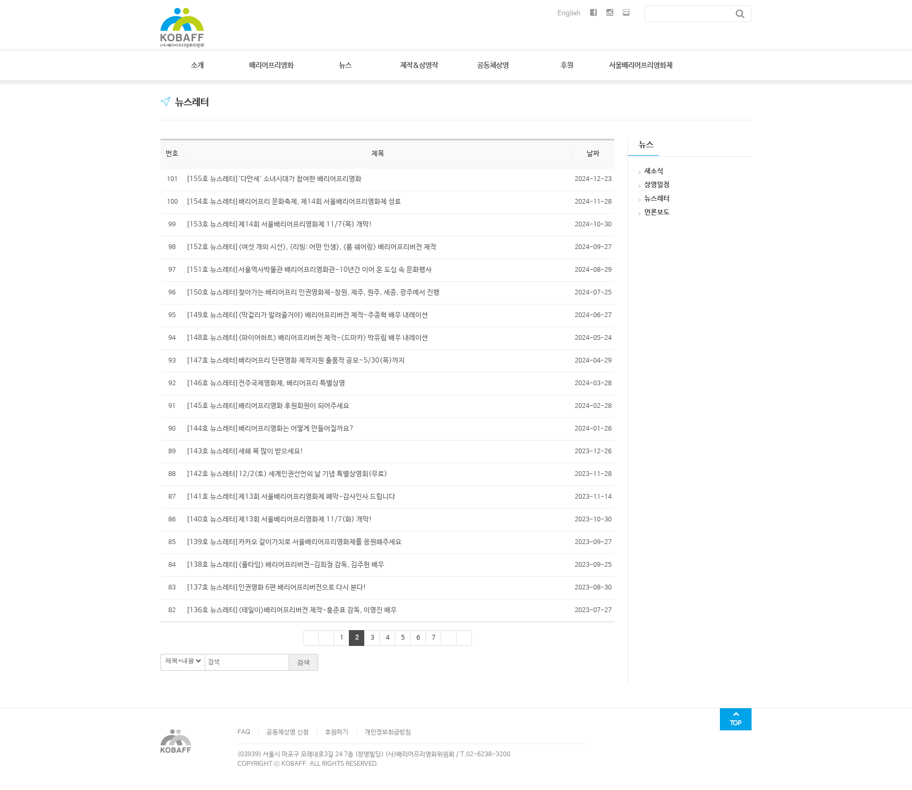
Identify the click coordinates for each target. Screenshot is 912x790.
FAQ (244, 732)
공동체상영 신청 (288, 732)
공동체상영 (493, 65)
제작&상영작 (419, 65)
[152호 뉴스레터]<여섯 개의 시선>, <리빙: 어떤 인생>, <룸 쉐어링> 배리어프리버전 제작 (311, 247)
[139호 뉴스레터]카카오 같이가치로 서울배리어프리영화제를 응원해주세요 (294, 542)
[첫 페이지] (311, 638)
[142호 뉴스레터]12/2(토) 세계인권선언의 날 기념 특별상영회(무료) (286, 474)
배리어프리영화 (271, 65)
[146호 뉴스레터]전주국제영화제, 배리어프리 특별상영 (265, 383)
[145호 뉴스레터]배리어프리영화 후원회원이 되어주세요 (267, 406)
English (569, 13)
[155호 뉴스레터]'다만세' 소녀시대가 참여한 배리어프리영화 (274, 179)
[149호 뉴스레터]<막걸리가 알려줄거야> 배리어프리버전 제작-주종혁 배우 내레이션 (307, 315)
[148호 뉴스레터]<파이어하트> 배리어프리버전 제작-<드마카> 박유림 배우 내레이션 (307, 338)
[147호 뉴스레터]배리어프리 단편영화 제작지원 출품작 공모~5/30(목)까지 (295, 361)
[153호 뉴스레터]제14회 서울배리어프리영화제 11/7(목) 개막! (279, 225)
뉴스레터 (192, 102)
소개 (197, 65)
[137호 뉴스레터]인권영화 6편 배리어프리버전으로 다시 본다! (276, 588)
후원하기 (336, 732)
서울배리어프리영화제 (640, 65)
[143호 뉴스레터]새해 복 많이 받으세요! (244, 451)
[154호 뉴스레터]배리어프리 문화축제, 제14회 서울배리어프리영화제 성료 (293, 202)
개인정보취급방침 (388, 732)
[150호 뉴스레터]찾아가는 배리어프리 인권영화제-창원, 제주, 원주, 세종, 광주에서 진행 (313, 293)
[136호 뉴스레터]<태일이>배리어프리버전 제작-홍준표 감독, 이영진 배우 (291, 610)
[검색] (740, 13)
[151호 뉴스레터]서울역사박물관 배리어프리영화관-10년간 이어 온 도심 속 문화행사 (309, 270)
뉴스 (345, 65)
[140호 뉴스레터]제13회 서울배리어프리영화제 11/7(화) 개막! (279, 520)
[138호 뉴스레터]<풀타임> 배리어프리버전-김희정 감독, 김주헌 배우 (285, 565)
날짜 (593, 154)
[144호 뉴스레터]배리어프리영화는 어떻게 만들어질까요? (270, 429)
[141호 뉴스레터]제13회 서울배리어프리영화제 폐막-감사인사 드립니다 (290, 497)
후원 (566, 65)
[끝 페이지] (464, 638)
